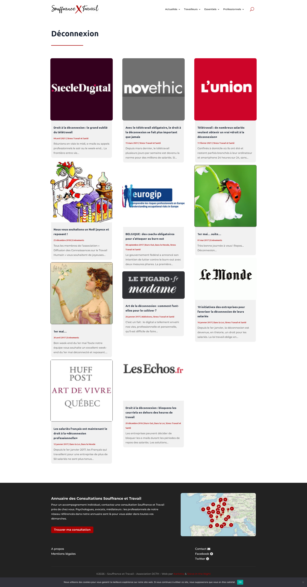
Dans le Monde (88, 444)
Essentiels (210, 9)
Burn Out (149, 244)
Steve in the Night (199, 573)
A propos (57, 549)
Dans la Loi (75, 444)
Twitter (200, 559)
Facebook (202, 554)
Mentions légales (63, 554)
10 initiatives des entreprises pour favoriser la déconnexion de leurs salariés (221, 311)
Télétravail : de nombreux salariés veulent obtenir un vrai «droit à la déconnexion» (220, 132)
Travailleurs (191, 9)
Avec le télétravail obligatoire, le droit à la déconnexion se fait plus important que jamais (153, 132)
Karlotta (178, 573)
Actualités (171, 9)
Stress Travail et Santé (77, 138)
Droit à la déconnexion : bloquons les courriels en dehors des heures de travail (151, 412)
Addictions (147, 316)
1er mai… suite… (209, 234)
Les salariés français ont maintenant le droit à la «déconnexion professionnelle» (80, 433)
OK (240, 582)
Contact (200, 549)
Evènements (78, 240)
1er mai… (60, 331)
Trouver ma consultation (72, 529)
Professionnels (232, 9)
